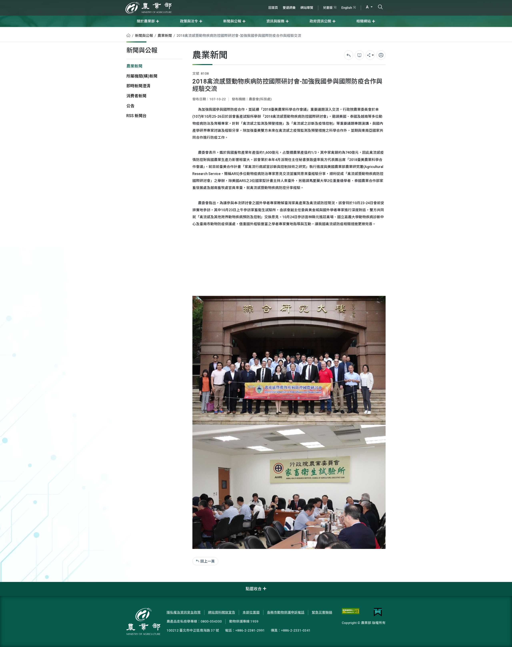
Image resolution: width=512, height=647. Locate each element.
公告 (130, 106)
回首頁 (273, 8)
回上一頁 (207, 561)
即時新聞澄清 (138, 86)
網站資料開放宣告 (221, 612)
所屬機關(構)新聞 (141, 76)
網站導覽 (306, 8)
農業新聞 (165, 36)
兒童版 (328, 8)
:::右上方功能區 (277, 2)
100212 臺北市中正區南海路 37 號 (193, 630)
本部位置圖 (251, 612)
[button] (503, 638)
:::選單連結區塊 (51, 2)
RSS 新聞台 (136, 116)
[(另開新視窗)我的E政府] (378, 612)
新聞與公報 (144, 36)
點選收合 (254, 589)
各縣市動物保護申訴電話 (285, 612)
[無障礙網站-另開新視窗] (350, 612)
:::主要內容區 (10, 30)
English (346, 8)
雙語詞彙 (289, 8)
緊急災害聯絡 (322, 612)
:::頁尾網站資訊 (12, 585)
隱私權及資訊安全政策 (184, 612)
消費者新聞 (136, 96)
